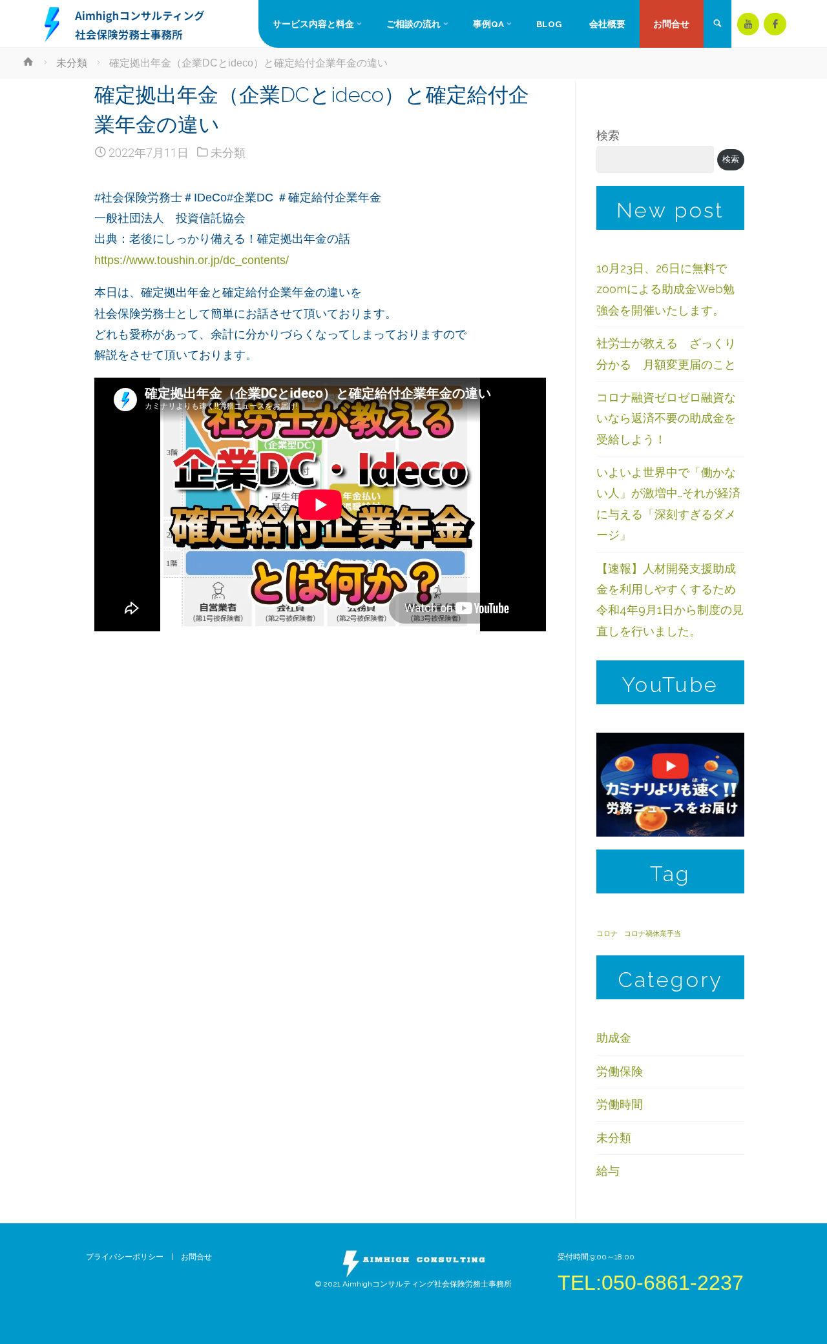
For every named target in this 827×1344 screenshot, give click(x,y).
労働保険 (619, 1071)
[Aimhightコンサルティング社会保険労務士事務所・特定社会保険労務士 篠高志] (125, 23)
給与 (608, 1170)
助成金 (613, 1037)
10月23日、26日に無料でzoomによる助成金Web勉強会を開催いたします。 (665, 289)
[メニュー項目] (748, 24)
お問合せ (200, 1256)
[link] (717, 24)
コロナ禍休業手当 (652, 933)
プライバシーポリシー (124, 1256)
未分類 (71, 62)
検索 (608, 135)
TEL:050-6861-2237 (651, 1282)
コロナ (607, 933)
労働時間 (619, 1104)
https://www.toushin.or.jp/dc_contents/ (191, 260)
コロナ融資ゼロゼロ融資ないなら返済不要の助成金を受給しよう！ (666, 418)
